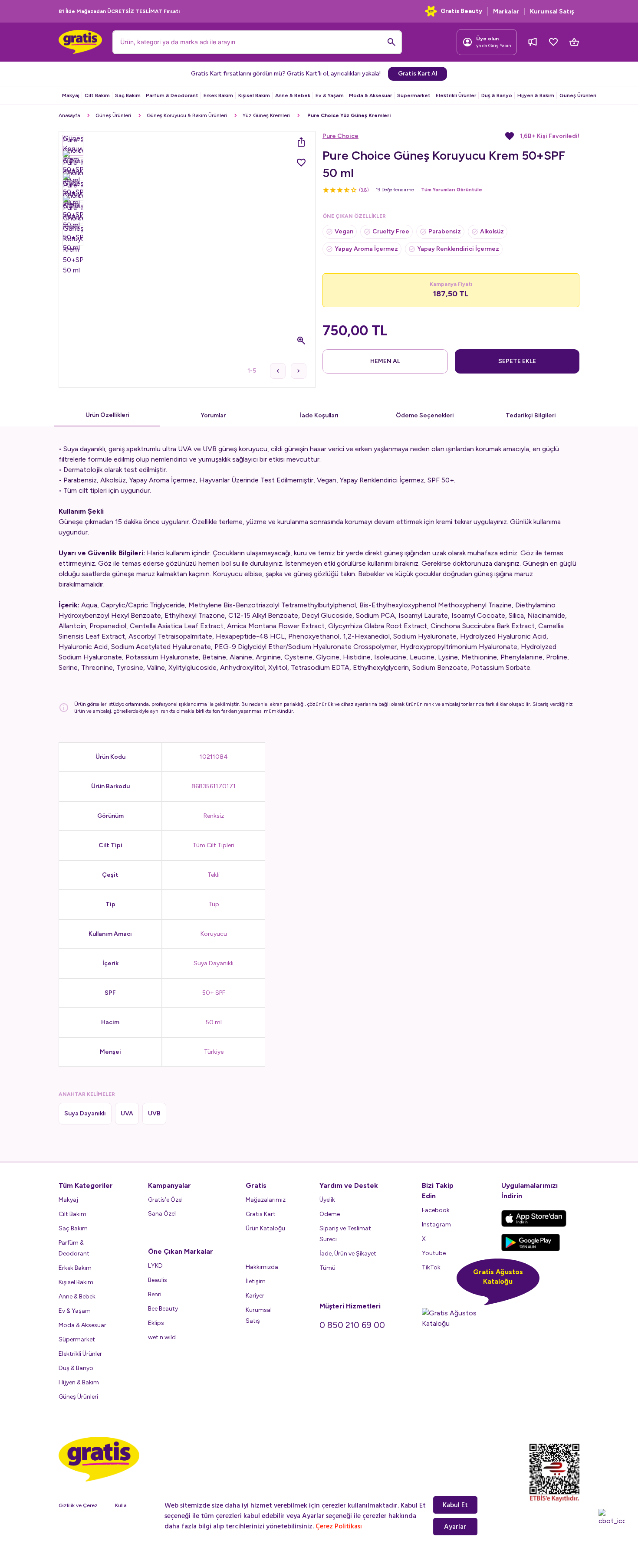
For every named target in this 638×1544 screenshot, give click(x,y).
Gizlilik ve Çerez (78, 1505)
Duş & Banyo (496, 95)
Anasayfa (69, 115)
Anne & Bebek (292, 95)
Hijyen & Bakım (535, 95)
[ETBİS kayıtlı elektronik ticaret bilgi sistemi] (554, 1473)
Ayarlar (455, 1526)
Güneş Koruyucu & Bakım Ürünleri (187, 115)
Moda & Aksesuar (370, 95)
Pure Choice (340, 136)
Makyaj (70, 95)
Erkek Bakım (218, 95)
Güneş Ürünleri (577, 95)
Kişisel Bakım (254, 95)
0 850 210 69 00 (352, 1325)
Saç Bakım (128, 95)
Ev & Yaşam (330, 95)
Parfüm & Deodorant (172, 95)
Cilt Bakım (97, 95)
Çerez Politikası (339, 1526)
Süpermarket (414, 95)
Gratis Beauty (461, 11)
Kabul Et (455, 1505)
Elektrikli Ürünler (456, 95)
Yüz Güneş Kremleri (266, 115)
